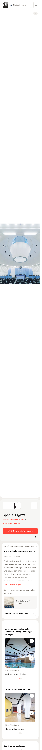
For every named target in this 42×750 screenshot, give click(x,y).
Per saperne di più (12, 584)
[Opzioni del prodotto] (32, 641)
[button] (19, 678)
